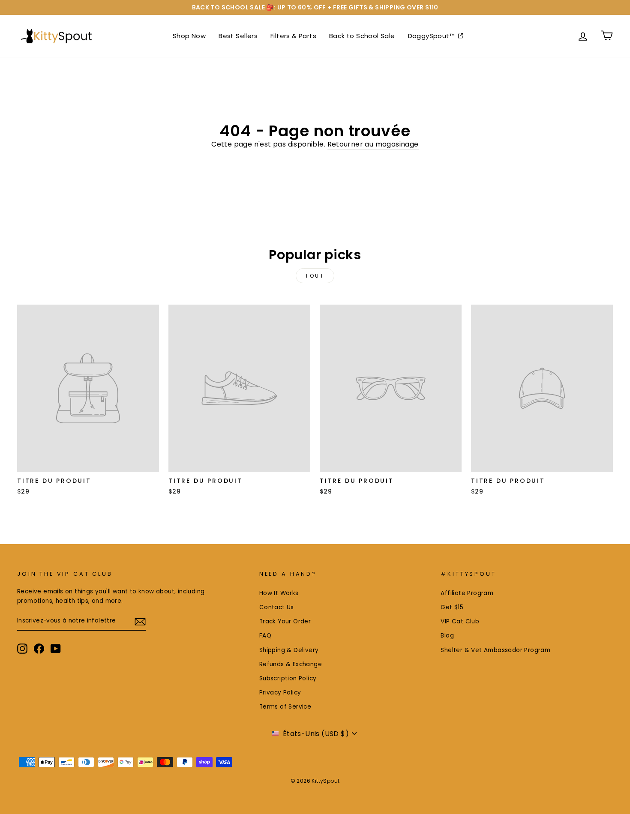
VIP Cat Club (460, 621)
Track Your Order (285, 621)
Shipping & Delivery (289, 650)
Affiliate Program (467, 593)
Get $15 (452, 607)
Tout (314, 275)
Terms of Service (285, 707)
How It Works (279, 593)
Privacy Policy (280, 692)
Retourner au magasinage (373, 144)
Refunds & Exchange (290, 664)
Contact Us (276, 607)
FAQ (265, 635)
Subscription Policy (288, 678)
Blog (447, 635)
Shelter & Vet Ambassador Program (495, 650)
